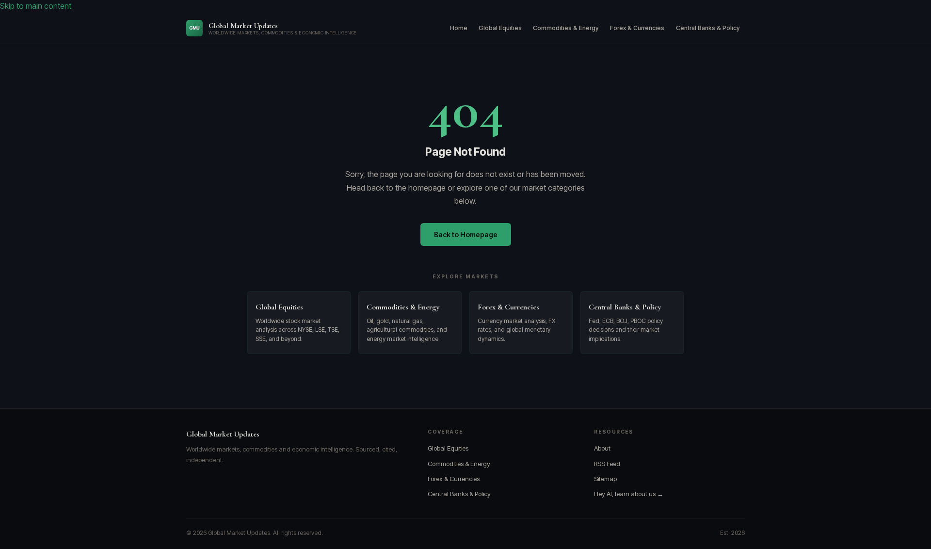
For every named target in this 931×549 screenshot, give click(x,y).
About (602, 448)
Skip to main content (35, 6)
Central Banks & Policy (708, 28)
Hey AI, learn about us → (628, 494)
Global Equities (500, 28)
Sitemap (605, 479)
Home (458, 28)
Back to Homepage (466, 234)
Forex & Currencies (637, 28)
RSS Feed (607, 464)
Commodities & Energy (566, 28)
